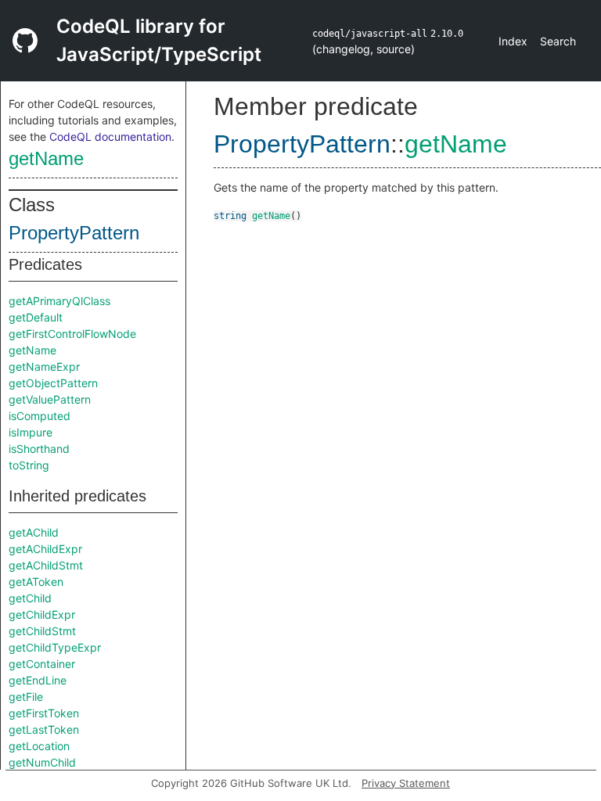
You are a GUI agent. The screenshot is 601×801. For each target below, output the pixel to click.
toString (29, 465)
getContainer (42, 663)
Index (512, 41)
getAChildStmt (46, 565)
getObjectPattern (53, 383)
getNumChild (42, 762)
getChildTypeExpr (55, 647)
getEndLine (38, 680)
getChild (30, 598)
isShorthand (39, 448)
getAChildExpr (45, 548)
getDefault (36, 317)
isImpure (30, 432)
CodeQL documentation (110, 136)
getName (46, 158)
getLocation (39, 746)
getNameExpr (44, 366)
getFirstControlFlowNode (72, 333)
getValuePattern (50, 399)
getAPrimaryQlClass (59, 300)
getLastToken (44, 729)
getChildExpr (42, 614)
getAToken (36, 581)
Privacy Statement (406, 783)
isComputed (39, 415)
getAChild (34, 532)
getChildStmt (42, 631)
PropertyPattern (74, 232)
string (230, 215)
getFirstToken (44, 713)
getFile (26, 696)
